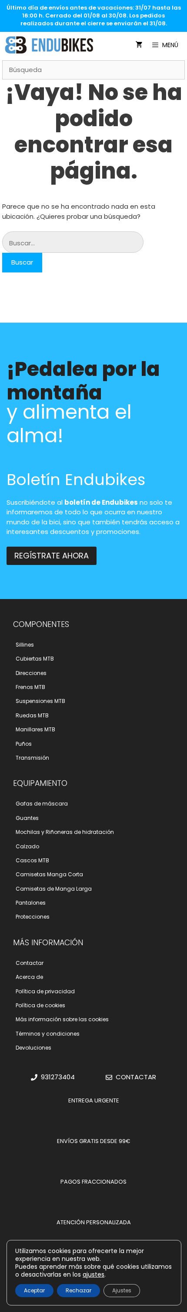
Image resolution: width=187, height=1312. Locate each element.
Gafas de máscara (42, 803)
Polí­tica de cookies (40, 1005)
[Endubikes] (51, 45)
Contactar (29, 963)
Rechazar (78, 1290)
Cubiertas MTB (35, 658)
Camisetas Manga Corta (49, 874)
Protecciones (33, 916)
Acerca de (29, 977)
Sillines (25, 644)
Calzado (27, 846)
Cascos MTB (32, 860)
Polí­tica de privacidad (45, 991)
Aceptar (34, 1290)
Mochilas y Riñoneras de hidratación (65, 832)
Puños (24, 743)
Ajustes (121, 1290)
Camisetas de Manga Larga (54, 888)
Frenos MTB (30, 687)
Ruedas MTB (32, 715)
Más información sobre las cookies (62, 1019)
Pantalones (31, 902)
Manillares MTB (35, 729)
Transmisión (32, 757)
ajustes (93, 1274)
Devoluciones (33, 1047)
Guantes (27, 818)
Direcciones (31, 673)
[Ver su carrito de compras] (139, 45)
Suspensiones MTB (40, 701)
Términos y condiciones (48, 1033)
